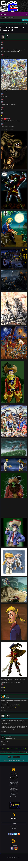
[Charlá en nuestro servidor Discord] (9, 835)
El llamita (8, 715)
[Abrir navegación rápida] (26, 24)
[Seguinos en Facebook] (12, 835)
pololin (7, 35)
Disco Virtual (14, 826)
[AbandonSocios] (12, 849)
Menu (4, 14)
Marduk (10, 736)
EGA (9, 756)
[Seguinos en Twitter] (15, 835)
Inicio (14, 821)
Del (7, 695)
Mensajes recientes (9, 17)
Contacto (6, 760)
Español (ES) (16, 756)
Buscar (2, 17)
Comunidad (14, 823)
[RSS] (18, 835)
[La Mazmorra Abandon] (16, 849)
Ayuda (10, 760)
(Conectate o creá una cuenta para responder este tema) (14, 748)
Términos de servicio (17, 760)
